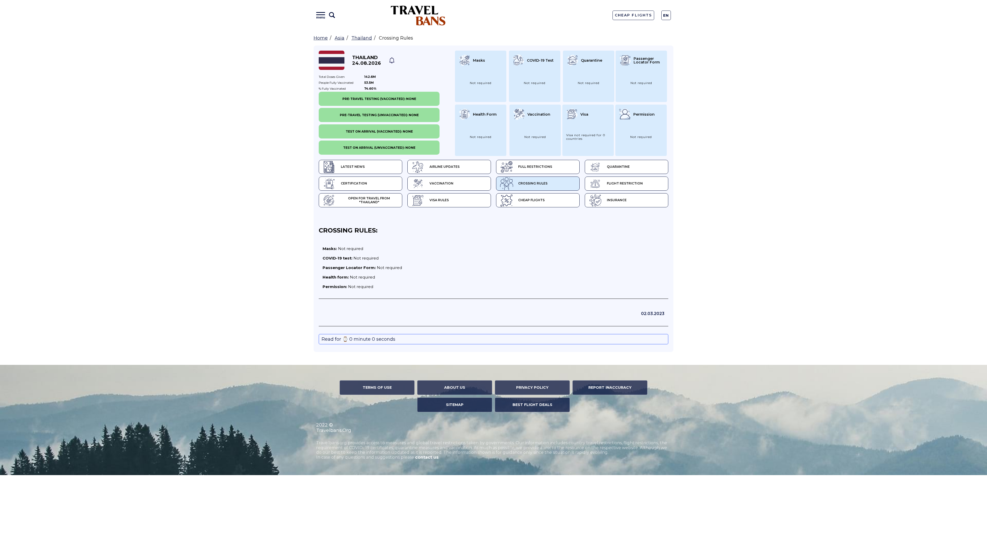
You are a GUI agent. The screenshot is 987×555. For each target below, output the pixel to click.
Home (321, 38)
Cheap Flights (633, 15)
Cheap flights (531, 200)
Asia (339, 38)
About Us (454, 387)
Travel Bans (418, 15)
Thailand (361, 38)
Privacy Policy (532, 387)
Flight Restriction (625, 183)
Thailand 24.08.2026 (366, 60)
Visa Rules (439, 200)
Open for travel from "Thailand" (369, 200)
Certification (354, 183)
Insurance (617, 200)
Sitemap (454, 404)
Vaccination (441, 183)
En (666, 15)
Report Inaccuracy (610, 387)
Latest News (353, 167)
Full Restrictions (535, 167)
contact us (426, 457)
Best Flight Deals (532, 404)
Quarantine (618, 167)
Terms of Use (377, 387)
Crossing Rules (532, 183)
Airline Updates (444, 167)
